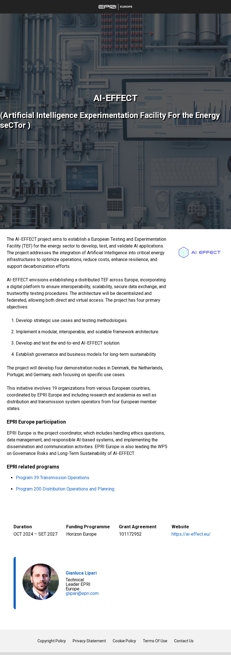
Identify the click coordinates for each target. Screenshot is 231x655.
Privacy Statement (89, 641)
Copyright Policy (51, 641)
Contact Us (184, 641)
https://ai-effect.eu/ (191, 534)
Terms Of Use (155, 641)
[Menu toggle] (7, 7)
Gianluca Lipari (81, 573)
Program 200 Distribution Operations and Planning (65, 489)
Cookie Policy (124, 641)
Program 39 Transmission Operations (52, 477)
